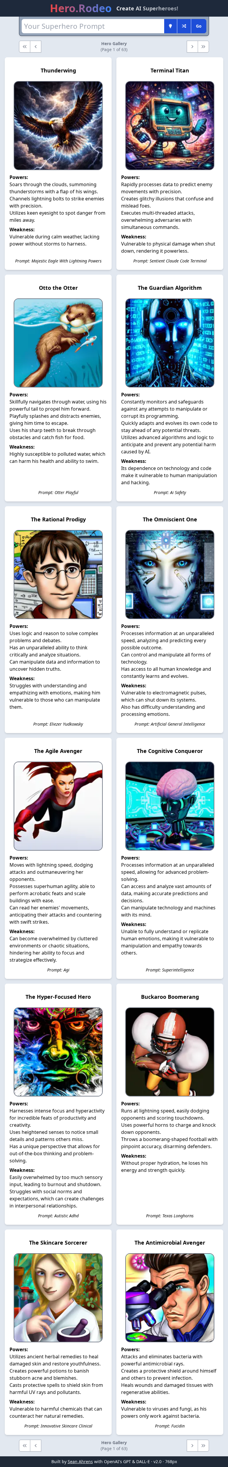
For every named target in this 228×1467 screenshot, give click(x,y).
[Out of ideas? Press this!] (170, 26)
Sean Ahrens (80, 1461)
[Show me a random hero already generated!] (184, 26)
